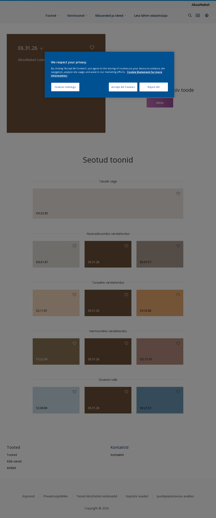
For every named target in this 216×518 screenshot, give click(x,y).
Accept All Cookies (123, 86)
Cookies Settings (65, 86)
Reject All (154, 86)
